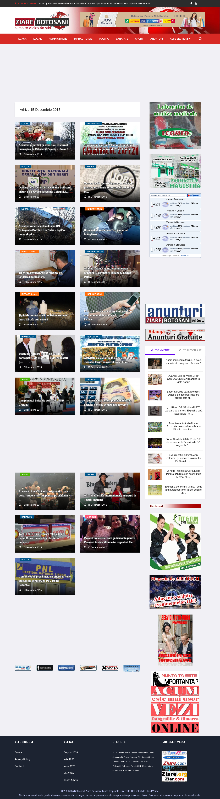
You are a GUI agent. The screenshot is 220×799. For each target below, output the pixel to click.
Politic (104, 38)
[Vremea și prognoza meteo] (194, 195)
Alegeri (134, 757)
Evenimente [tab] (162, 350)
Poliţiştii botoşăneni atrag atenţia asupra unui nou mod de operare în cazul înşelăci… (108, 315)
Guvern (121, 753)
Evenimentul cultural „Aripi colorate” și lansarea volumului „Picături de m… (184, 458)
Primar (146, 762)
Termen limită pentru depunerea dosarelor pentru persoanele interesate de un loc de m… (109, 187)
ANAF (140, 762)
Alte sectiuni (179, 38)
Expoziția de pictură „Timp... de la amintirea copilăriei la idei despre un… (183, 489)
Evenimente (93, 124)
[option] (61, 3)
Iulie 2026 (69, 759)
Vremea (154, 195)
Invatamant (28, 337)
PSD (146, 753)
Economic (92, 379)
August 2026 (71, 752)
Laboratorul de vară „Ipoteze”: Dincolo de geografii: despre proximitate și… (183, 394)
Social (91, 166)
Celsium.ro (184, 256)
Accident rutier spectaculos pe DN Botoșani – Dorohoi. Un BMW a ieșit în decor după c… (42, 230)
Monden (91, 517)
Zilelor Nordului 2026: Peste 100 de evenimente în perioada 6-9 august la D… (183, 442)
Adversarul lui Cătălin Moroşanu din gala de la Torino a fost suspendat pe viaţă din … (43, 495)
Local (37, 38)
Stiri (114, 771)
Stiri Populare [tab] (192, 350)
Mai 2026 (69, 773)
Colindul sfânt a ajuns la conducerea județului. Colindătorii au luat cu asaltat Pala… (107, 272)
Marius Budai (133, 771)
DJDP (115, 753)
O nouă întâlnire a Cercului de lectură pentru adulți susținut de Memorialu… (183, 473)
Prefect (135, 762)
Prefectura (126, 766)
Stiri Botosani (143, 757)
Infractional (83, 38)
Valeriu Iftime (122, 771)
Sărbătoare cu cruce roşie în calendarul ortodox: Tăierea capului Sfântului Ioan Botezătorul (61, 3)
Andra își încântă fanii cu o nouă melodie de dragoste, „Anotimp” (183, 361)
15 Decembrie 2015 (32, 154)
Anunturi (156, 38)
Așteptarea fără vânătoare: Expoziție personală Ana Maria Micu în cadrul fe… (184, 426)
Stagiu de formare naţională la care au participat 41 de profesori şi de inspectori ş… (43, 357)
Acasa (22, 38)
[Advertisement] (110, 70)
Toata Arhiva (71, 780)
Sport (139, 38)
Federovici (117, 766)
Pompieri (134, 766)
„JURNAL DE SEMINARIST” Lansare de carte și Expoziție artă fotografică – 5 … (183, 410)
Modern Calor (147, 766)
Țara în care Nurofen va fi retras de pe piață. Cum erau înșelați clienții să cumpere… (41, 538)
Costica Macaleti (138, 753)
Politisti (127, 753)
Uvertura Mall (125, 762)
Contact (19, 766)
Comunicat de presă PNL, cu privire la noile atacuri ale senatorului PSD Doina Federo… (45, 580)
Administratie (58, 38)
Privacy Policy (22, 759)
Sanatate (122, 38)
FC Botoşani (126, 757)
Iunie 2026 (69, 766)
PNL (140, 766)
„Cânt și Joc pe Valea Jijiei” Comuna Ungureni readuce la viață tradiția (183, 378)
